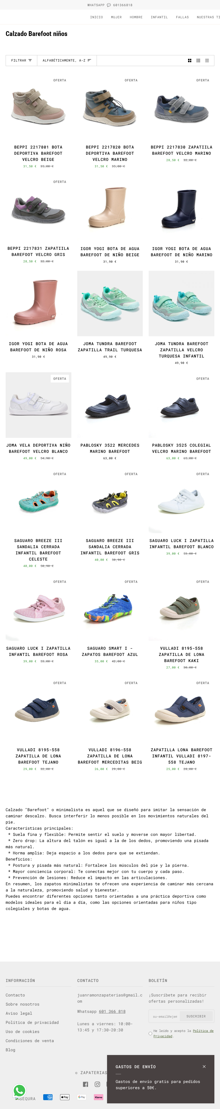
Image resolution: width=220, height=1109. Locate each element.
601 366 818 (112, 1011)
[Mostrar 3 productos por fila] (198, 60)
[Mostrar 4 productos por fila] (208, 60)
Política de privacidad (32, 1022)
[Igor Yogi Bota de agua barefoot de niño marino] (181, 208)
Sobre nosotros (22, 1004)
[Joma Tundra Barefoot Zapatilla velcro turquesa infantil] (181, 304)
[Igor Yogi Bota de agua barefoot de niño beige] (110, 208)
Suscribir (196, 1016)
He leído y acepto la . (183, 1033)
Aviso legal (19, 1013)
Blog (10, 1049)
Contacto (15, 995)
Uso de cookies (22, 1031)
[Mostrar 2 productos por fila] (189, 60)
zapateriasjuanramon (105, 1072)
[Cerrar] (206, 1064)
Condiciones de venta (30, 1040)
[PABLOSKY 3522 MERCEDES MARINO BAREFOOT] (110, 405)
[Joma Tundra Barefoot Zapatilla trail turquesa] (110, 304)
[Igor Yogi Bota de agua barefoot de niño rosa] (38, 304)
